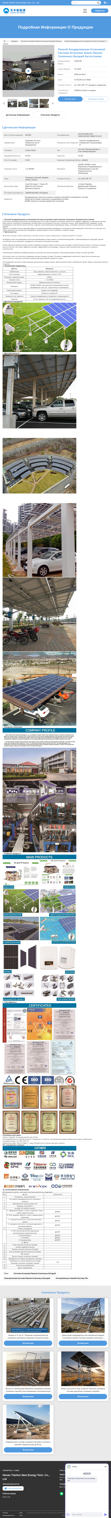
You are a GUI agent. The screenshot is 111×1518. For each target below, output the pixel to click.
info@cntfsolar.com (14, 1488)
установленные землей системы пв (72, 1278)
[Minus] (105, 1466)
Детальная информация (18, 115)
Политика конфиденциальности (8, 1514)
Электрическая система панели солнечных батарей (27, 1278)
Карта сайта (21, 1514)
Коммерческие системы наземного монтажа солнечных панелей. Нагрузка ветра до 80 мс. (28, 1443)
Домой (6, 41)
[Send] (105, 1514)
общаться (99, 11)
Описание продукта (50, 115)
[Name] (98, 2)
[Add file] (68, 1514)
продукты (14, 41)
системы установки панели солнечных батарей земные (41, 41)
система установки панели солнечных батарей (35, 1273)
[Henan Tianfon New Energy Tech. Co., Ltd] (14, 11)
